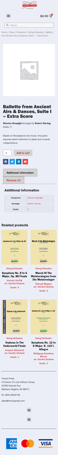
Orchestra (21, 32)
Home (4, 32)
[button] (8, 15)
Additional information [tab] (20, 172)
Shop (11, 32)
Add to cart (23, 153)
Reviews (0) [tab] (14, 180)
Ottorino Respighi (35, 197)
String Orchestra (35, 32)
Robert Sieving (34, 203)
